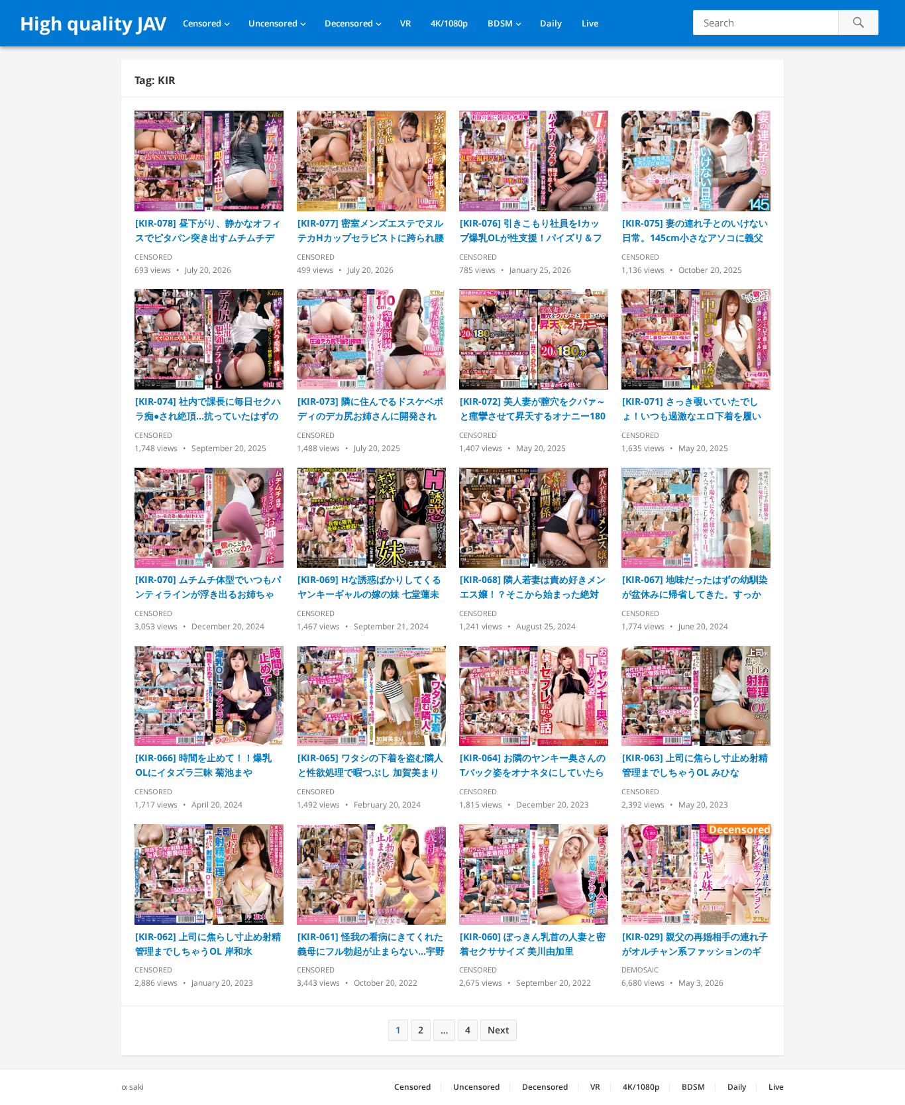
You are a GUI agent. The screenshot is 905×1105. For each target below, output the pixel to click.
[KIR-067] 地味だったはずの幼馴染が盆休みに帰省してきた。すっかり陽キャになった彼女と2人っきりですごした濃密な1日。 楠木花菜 (695, 587)
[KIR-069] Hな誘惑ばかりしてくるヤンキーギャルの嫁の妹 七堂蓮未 (369, 586)
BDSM (500, 23)
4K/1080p (449, 23)
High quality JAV (93, 23)
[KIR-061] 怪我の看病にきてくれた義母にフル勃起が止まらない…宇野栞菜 (371, 944)
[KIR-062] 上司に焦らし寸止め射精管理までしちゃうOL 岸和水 (208, 943)
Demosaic (640, 969)
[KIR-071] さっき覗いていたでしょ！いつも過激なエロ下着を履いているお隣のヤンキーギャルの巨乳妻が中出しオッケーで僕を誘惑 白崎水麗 (691, 409)
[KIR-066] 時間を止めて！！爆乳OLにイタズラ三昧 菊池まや (203, 764)
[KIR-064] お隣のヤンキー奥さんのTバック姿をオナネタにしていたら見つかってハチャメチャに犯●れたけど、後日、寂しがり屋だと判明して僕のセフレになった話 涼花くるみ (533, 765)
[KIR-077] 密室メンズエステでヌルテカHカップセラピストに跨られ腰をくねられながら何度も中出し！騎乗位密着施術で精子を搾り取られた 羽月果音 (370, 231)
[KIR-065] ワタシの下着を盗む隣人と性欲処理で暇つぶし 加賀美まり (370, 764)
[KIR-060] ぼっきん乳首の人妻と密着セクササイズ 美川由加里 (533, 943)
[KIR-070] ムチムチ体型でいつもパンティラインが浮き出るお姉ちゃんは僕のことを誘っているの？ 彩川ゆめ (208, 587)
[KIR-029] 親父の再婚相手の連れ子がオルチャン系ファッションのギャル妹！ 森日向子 (695, 944)
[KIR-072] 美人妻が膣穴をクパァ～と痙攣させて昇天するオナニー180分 (533, 409)
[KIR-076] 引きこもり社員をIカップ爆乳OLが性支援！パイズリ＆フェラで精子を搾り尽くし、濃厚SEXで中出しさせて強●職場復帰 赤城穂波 (533, 231)
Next (498, 1030)
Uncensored (272, 23)
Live (590, 23)
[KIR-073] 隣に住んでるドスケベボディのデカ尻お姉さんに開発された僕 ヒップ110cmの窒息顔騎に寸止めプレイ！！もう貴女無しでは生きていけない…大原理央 (370, 409)
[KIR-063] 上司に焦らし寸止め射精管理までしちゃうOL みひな (695, 764)
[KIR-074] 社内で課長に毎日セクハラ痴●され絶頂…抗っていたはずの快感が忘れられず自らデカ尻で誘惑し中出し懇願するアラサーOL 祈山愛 (208, 409)
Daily (551, 23)
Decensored (349, 23)
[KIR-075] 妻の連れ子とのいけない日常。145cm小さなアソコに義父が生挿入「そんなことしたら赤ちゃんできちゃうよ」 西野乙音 (695, 231)
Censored (202, 23)
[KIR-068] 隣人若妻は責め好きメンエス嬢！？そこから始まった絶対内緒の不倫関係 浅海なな (533, 587)
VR (405, 23)
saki (136, 1086)
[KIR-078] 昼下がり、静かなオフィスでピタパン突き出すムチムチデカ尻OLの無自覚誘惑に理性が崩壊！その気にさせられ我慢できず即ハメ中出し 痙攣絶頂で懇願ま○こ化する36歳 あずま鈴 (208, 231)
